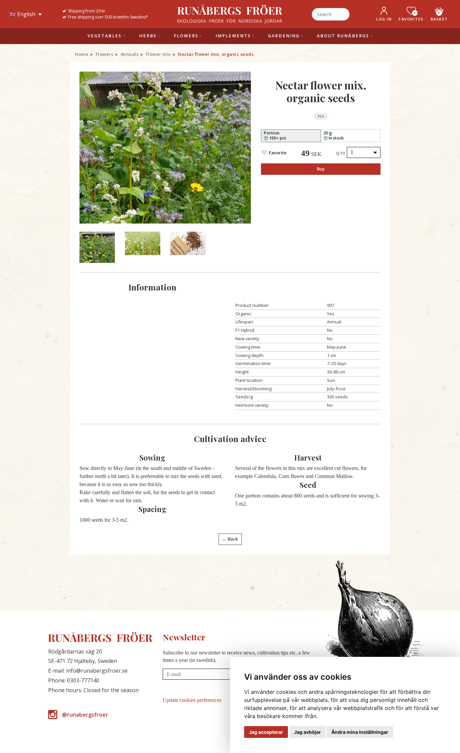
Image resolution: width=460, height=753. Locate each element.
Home (81, 54)
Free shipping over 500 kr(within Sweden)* (108, 17)
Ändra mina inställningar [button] (359, 732)
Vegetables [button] (105, 36)
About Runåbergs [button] (343, 36)
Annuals (130, 54)
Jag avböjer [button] (307, 732)
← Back (230, 539)
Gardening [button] (284, 36)
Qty (341, 153)
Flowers (104, 54)
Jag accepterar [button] (266, 732)
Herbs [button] (148, 36)
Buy (321, 169)
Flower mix (158, 54)
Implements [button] (233, 36)
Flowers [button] (186, 36)
